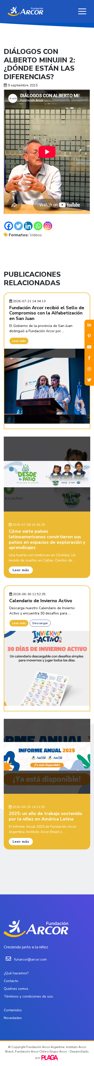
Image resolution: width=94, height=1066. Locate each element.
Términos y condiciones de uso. (29, 996)
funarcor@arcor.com (30, 959)
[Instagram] (47, 226)
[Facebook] (8, 226)
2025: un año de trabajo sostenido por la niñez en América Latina (45, 816)
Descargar (40, 623)
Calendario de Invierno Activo (40, 601)
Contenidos (13, 1010)
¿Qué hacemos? (16, 973)
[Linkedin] (28, 226)
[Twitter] (18, 226)
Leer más (19, 341)
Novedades (13, 1018)
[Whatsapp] (38, 226)
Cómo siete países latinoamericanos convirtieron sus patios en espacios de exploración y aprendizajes (47, 539)
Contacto (11, 981)
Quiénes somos (16, 988)
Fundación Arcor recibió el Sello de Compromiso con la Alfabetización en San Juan (46, 313)
